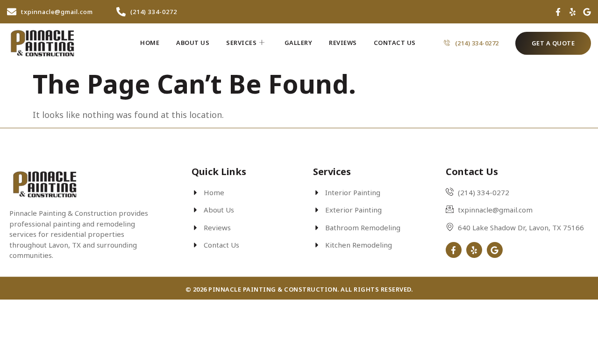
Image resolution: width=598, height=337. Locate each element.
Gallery (299, 42)
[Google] (587, 12)
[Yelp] (573, 12)
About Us (192, 42)
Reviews (343, 42)
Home (149, 42)
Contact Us (395, 42)
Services (241, 42)
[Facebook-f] (558, 12)
